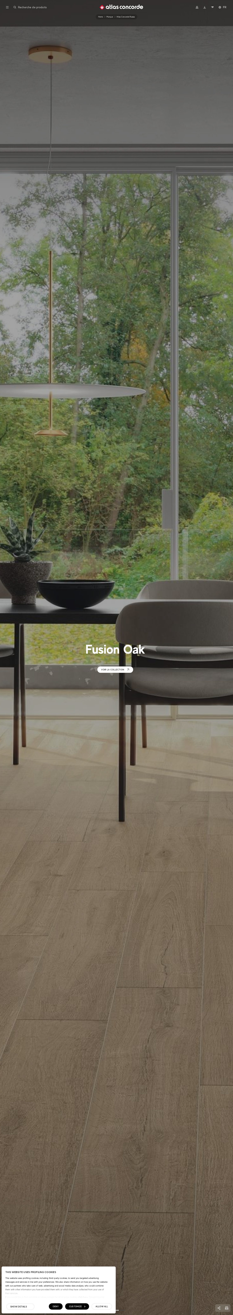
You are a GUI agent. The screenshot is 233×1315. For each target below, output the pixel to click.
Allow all (102, 1306)
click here (82, 1297)
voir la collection (112, 669)
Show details (18, 1306)
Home (100, 17)
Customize (75, 1306)
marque (110, 17)
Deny (56, 1306)
